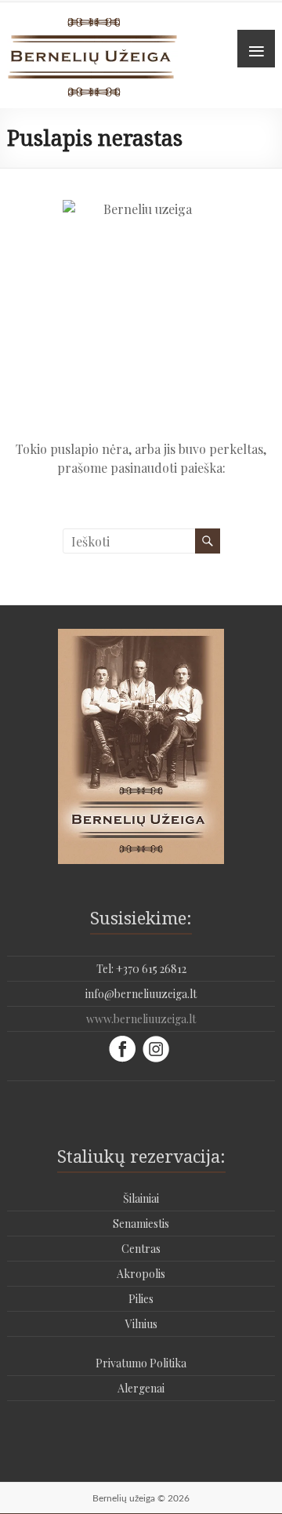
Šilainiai (141, 1198)
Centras (141, 1248)
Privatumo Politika (141, 1363)
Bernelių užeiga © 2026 (141, 1498)
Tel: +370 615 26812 (141, 968)
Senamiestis (141, 1223)
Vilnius (141, 1323)
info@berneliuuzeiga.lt (141, 993)
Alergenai (141, 1388)
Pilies (141, 1298)
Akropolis (141, 1273)
